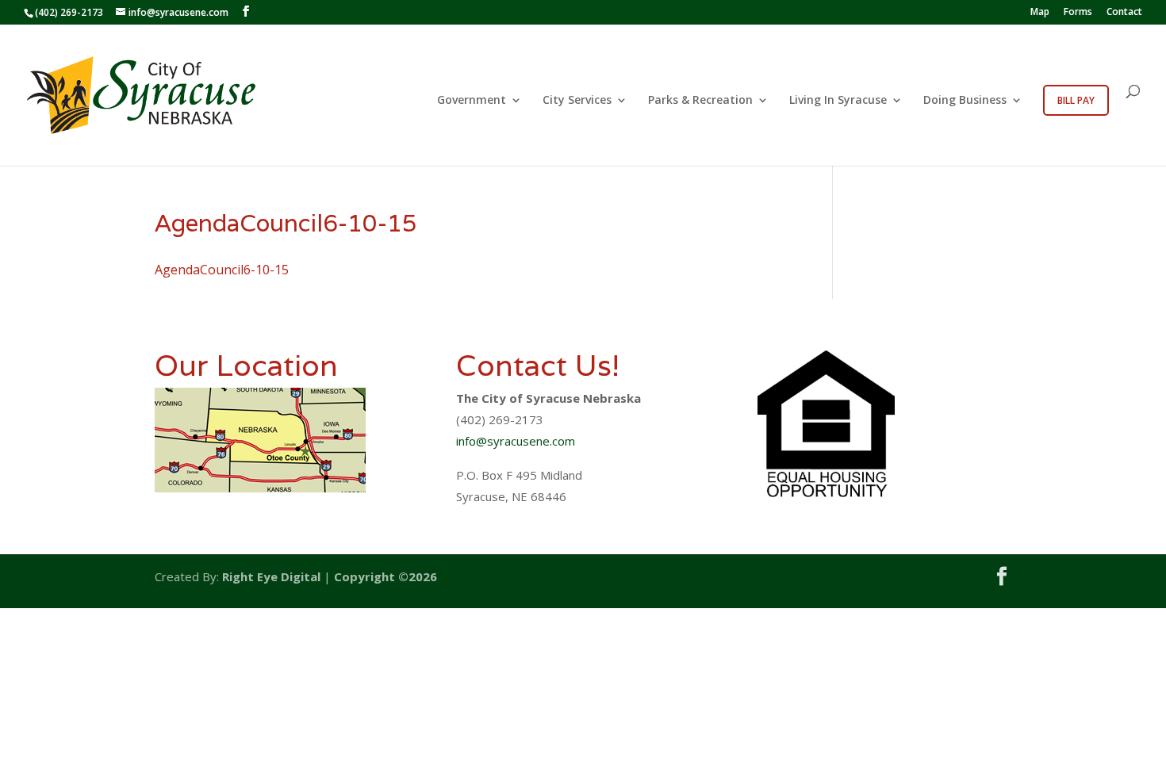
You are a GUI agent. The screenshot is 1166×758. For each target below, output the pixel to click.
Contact (1124, 12)
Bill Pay (1076, 100)
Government (471, 100)
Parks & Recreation (700, 100)
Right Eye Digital (271, 576)
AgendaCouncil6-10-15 (222, 269)
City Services (577, 100)
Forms (1078, 12)
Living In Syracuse (838, 100)
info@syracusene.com (515, 441)
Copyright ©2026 (385, 576)
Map (1039, 12)
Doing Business (965, 100)
